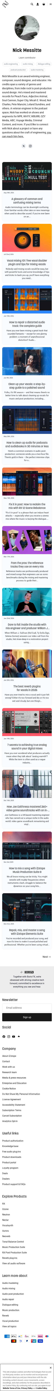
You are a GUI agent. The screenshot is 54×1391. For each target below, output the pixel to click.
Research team (9, 1072)
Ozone (5, 1209)
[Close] (51, 1368)
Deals (5, 1173)
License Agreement (11, 1099)
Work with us (8, 1067)
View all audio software (13, 1263)
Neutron (6, 1214)
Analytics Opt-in (10, 1121)
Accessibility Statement (13, 1105)
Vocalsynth (7, 1225)
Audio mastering (10, 1283)
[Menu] (51, 4)
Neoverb (6, 1236)
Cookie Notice (9, 1088)
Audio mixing (8, 1288)
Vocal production (10, 1321)
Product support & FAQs (13, 1184)
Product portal (9, 1162)
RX (3, 1203)
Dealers (6, 1178)
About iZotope (9, 1056)
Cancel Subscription (12, 1115)
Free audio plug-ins (11, 1151)
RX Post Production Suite (14, 1252)
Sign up (27, 1017)
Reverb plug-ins (9, 1258)
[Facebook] (4, 1036)
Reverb (5, 1315)
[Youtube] (13, 1036)
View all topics (9, 1326)
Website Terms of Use (11, 1388)
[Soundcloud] (18, 1036)
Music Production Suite (13, 1247)
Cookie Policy (41, 1388)
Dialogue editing (10, 1304)
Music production (10, 1310)
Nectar (5, 1220)
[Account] (38, 4)
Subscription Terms (11, 1110)
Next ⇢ (47, 956)
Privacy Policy (27, 1388)
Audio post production (13, 1294)
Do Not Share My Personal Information (21, 1094)
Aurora (5, 1231)
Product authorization (12, 1140)
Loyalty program (10, 1168)
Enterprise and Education (14, 1083)
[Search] (32, 4)
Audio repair (8, 1299)
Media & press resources (14, 1077)
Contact (6, 1061)
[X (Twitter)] (23, 146)
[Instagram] (30, 146)
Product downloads (11, 1157)
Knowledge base (10, 1146)
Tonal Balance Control (13, 1241)
